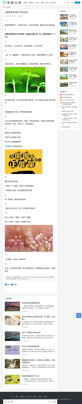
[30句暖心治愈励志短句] (64, 84)
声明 (17, 396)
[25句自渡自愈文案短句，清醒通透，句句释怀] (64, 76)
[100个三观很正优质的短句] (12, 336)
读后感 (42, 2)
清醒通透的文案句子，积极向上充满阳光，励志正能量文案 (38, 361)
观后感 (47, 2)
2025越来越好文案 (67, 97)
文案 (8, 284)
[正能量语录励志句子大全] (12, 379)
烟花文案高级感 (66, 127)
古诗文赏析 (53, 2)
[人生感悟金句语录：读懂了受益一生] (64, 24)
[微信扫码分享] (6, 401)
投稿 (78, 2)
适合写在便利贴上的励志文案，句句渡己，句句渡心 (38, 318)
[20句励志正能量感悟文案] (12, 306)
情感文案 (31, 2)
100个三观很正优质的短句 (31, 333)
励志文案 (37, 2)
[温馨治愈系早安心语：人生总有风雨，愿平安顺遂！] (64, 31)
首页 (26, 2)
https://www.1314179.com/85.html (38, 277)
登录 (68, 2)
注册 (72, 2)
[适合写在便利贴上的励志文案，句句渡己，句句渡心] (12, 320)
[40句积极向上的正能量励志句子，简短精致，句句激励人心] (64, 54)
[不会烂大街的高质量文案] (12, 350)
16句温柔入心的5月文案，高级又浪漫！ (73, 69)
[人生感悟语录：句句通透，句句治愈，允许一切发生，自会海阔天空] (64, 16)
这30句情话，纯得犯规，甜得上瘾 (73, 39)
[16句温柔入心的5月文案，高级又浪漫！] (64, 69)
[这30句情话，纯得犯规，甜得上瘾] (64, 39)
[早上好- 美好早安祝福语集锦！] (64, 61)
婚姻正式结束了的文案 (67, 111)
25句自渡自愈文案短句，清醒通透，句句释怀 (73, 76)
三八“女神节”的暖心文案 (68, 100)
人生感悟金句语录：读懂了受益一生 (73, 24)
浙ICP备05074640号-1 (36, 399)
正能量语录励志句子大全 (30, 376)
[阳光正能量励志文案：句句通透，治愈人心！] (64, 46)
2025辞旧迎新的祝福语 (68, 94)
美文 (34, 396)
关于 (12, 396)
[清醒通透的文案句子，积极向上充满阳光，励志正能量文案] (12, 364)
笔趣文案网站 (16, 277)
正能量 (7, 146)
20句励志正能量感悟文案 (31, 303)
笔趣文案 (23, 399)
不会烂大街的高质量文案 (30, 346)
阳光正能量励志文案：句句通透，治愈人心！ (73, 46)
